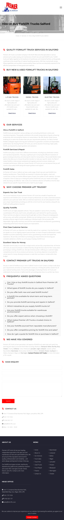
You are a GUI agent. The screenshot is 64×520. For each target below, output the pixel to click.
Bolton (50, 346)
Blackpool (44, 346)
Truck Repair (38, 468)
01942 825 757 (8, 499)
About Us (37, 453)
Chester (5, 349)
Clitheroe (16, 349)
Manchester (14, 351)
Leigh (38, 349)
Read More (12, 113)
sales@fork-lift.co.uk (10, 502)
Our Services (38, 456)
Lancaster (33, 349)
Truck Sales (37, 459)
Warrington (24, 353)
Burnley (54, 346)
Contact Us (37, 474)
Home (36, 450)
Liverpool (43, 349)
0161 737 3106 (8, 495)
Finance (36, 471)
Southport (53, 351)
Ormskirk (41, 351)
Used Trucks (38, 465)
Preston (47, 351)
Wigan (51, 459)
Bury (58, 346)
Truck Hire (37, 462)
